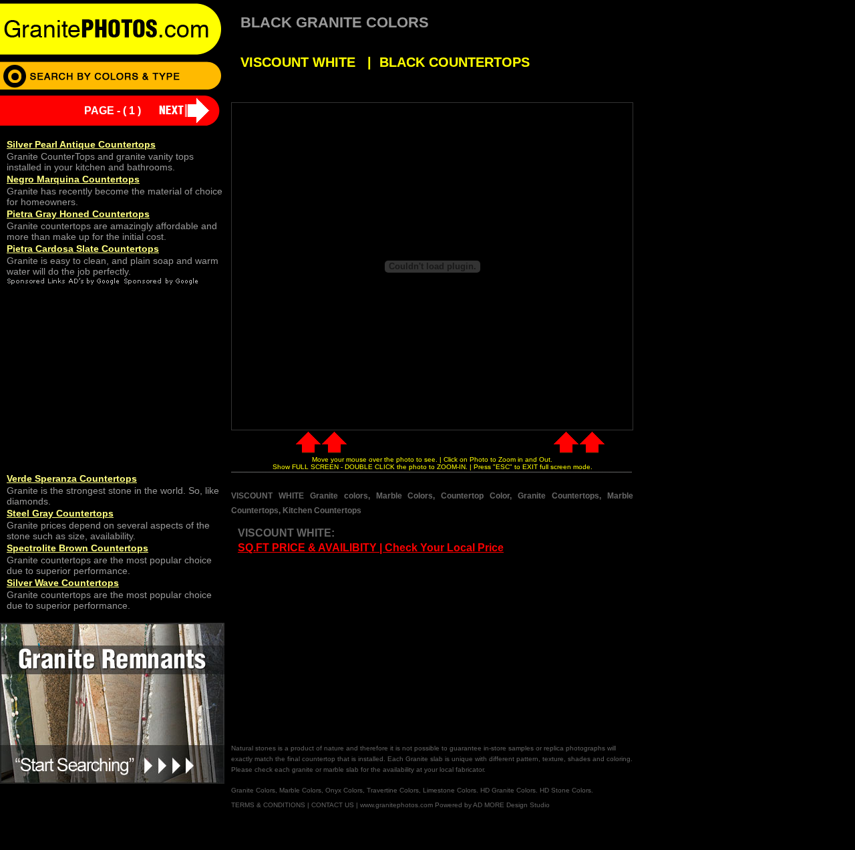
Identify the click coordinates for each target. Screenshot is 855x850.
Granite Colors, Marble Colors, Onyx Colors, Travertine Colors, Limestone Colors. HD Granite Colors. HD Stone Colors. (412, 790)
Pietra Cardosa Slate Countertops (83, 248)
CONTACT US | (334, 805)
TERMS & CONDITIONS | (270, 805)
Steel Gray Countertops (60, 513)
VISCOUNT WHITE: (286, 533)
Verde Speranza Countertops (72, 478)
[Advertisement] (343, 649)
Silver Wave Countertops (63, 582)
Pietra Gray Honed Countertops (78, 213)
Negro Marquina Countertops (73, 179)
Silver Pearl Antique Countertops (81, 144)
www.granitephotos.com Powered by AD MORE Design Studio (455, 805)
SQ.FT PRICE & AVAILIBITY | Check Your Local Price (371, 547)
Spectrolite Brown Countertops (77, 548)
